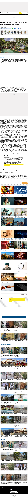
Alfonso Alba (15, 330)
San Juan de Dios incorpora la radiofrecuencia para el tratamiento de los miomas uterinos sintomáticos (7, 355)
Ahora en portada (3, 370)
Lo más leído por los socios (4, 319)
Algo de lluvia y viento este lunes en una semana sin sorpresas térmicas (6, 390)
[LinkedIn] (18, 28)
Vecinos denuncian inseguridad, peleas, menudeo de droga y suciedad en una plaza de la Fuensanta (20, 425)
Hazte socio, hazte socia (14, 492)
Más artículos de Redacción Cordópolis (6, 344)
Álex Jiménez (15, 403)
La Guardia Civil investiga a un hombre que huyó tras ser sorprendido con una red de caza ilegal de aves (7, 341)
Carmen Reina (15, 426)
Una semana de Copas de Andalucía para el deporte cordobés (7, 413)
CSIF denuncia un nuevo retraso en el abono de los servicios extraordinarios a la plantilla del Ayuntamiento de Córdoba (7, 367)
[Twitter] (17, 28)
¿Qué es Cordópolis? (14, 495)
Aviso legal (14, 496)
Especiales (2, 14)
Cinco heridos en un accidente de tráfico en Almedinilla (20, 355)
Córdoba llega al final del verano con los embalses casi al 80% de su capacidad (20, 329)
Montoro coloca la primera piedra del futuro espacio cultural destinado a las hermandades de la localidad (20, 367)
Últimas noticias (3, 439)
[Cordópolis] (4, 487)
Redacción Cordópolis (3, 342)
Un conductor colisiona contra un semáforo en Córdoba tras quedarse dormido (20, 413)
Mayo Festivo (4, 180)
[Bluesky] (15, 28)
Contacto (14, 497)
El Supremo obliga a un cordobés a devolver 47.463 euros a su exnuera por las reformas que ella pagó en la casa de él (20, 341)
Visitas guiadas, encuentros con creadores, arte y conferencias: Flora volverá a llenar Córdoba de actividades (6, 402)
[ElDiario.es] (25, 14)
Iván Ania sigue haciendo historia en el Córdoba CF (19, 402)
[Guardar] (20, 28)
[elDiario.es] (4, 488)
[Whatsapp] (12, 28)
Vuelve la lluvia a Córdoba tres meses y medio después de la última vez (7, 380)
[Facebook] (14, 28)
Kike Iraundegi (15, 472)
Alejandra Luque (16, 342)
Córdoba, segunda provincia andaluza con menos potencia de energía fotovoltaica (6, 436)
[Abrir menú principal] (27, 12)
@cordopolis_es (2, 57)
